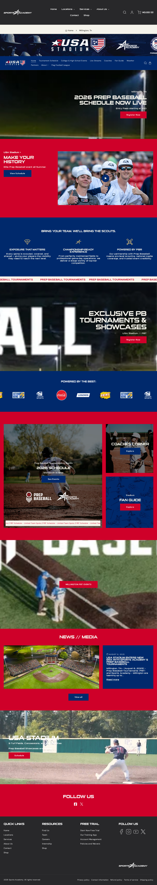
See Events (53, 479)
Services (8, 839)
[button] (124, 12)
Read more (112, 679)
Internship (47, 843)
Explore (130, 451)
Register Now (133, 115)
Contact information (99, 880)
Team (44, 834)
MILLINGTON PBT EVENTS (79, 584)
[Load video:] (105, 178)
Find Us (45, 830)
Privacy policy (83, 880)
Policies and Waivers (90, 843)
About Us (8, 843)
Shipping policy (146, 880)
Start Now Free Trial (89, 830)
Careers (46, 839)
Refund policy (116, 880)
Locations (8, 834)
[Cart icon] (150, 63)
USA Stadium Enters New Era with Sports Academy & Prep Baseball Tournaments (43, 646)
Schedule (19, 755)
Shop (6, 852)
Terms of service (131, 880)
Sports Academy (16, 880)
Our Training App (88, 834)
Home (70, 30)
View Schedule (17, 173)
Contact (7, 848)
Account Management (91, 839)
